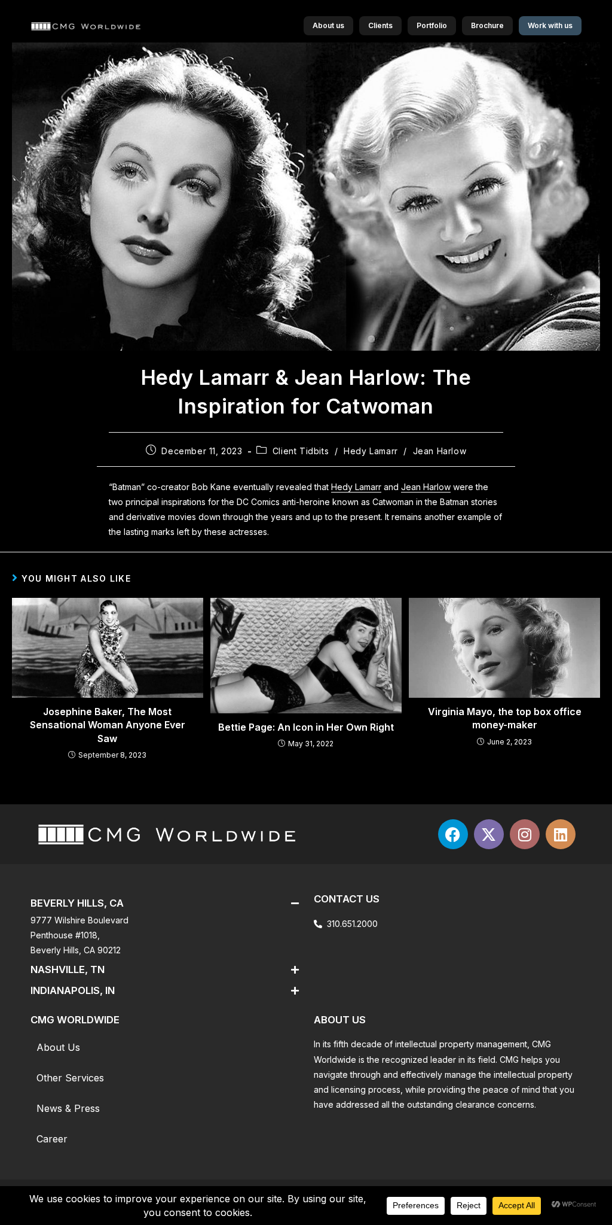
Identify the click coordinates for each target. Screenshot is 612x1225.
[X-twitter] (489, 834)
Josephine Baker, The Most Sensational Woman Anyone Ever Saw (107, 725)
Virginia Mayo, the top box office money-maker (505, 718)
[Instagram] (525, 834)
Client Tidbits (301, 451)
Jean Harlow (440, 451)
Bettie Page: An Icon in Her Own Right (306, 727)
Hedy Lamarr (371, 451)
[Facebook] (453, 834)
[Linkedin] (561, 834)
